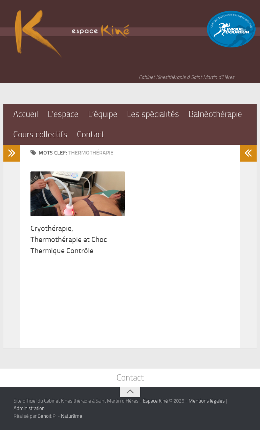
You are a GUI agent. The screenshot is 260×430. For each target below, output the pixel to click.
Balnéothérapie (215, 114)
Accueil (25, 114)
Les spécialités (153, 114)
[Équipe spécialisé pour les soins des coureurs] (231, 46)
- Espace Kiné (153, 401)
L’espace (63, 114)
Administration (29, 408)
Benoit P (47, 416)
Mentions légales (207, 401)
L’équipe (102, 114)
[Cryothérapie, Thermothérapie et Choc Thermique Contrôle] (77, 193)
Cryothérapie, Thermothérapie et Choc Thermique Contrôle (68, 239)
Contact (90, 134)
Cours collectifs (40, 134)
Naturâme (71, 416)
